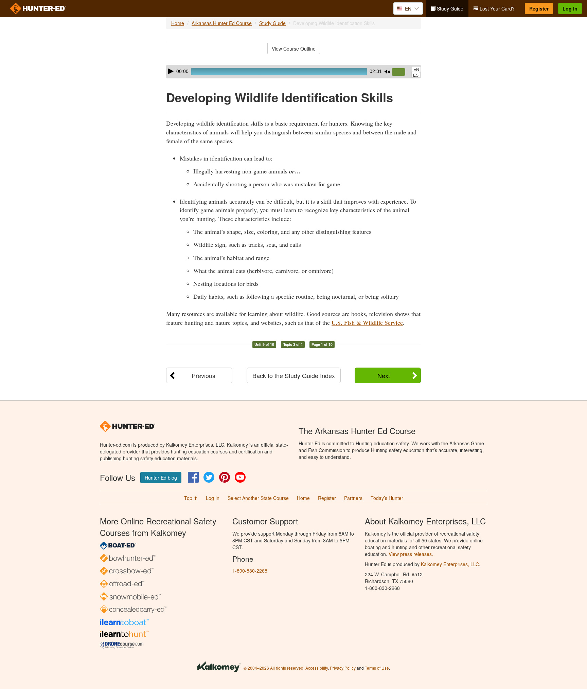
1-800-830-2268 (249, 570)
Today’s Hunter (387, 498)
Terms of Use (377, 668)
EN (416, 69)
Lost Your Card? (496, 8)
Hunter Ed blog (161, 477)
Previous (203, 375)
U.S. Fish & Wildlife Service (367, 322)
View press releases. (411, 554)
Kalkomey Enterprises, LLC (450, 564)
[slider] (401, 72)
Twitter (208, 477)
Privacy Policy (343, 668)
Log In (570, 8)
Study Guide (449, 8)
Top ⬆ (191, 498)
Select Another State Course (258, 498)
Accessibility (316, 668)
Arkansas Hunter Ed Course (222, 23)
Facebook (193, 477)
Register (539, 8)
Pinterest (224, 477)
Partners (353, 498)
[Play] (171, 71)
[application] (293, 71)
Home (177, 23)
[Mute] (387, 71)
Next (383, 375)
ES (416, 75)
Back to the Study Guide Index (293, 375)
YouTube (240, 477)
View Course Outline (294, 48)
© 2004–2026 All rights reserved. (274, 668)
